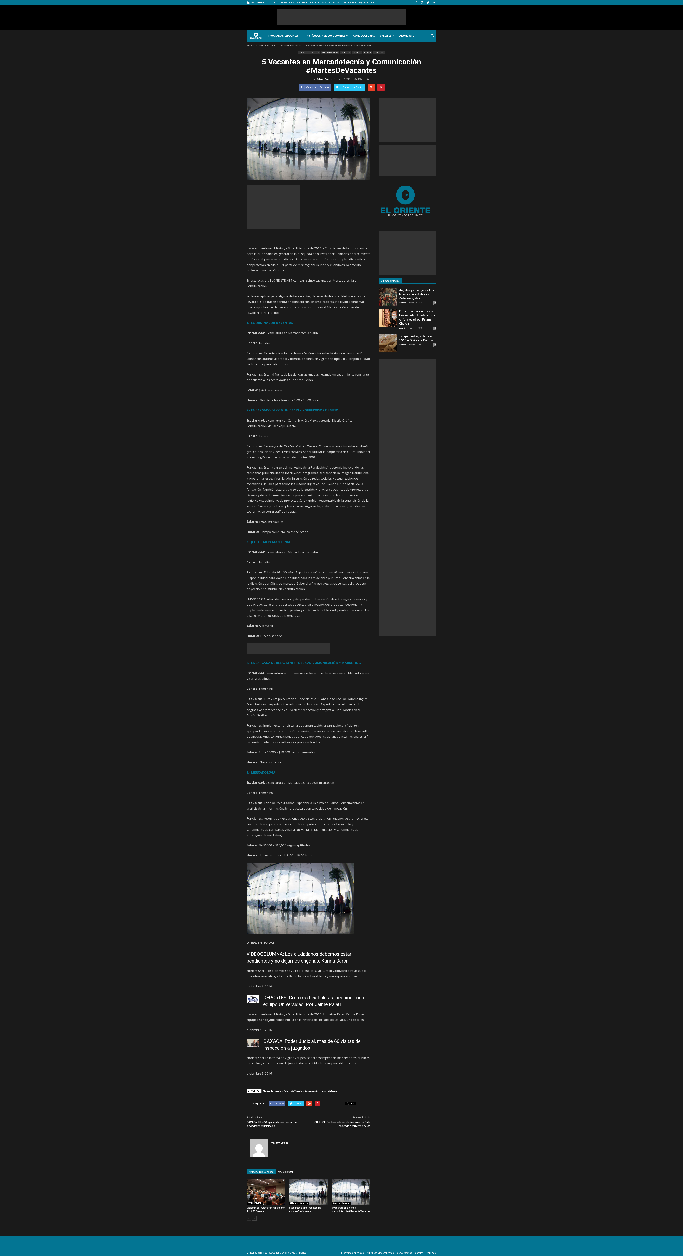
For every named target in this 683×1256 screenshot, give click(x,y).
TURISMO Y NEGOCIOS (309, 52)
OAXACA (367, 52)
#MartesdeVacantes (330, 52)
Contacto (314, 2)
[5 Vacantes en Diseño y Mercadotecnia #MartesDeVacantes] (351, 1192)
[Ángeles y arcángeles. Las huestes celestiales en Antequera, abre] (388, 297)
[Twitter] (428, 2)
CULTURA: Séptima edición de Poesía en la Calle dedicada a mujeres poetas (342, 1124)
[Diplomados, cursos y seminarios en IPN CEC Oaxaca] (266, 1192)
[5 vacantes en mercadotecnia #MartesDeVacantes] (308, 1192)
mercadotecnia (329, 1091)
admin (402, 302)
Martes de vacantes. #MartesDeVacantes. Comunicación (290, 1091)
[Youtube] (433, 2)
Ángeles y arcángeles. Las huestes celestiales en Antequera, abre (416, 294)
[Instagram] (422, 2)
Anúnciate (302, 2)
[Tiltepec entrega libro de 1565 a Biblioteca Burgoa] (388, 343)
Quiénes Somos (286, 2)
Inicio (273, 2)
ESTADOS (357, 52)
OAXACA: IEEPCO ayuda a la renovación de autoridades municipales (272, 1124)
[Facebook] (416, 2)
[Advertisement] (341, 17)
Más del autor (285, 1171)
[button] (432, 35)
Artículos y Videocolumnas (326, 35)
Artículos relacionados (261, 1171)
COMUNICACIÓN (255, 1203)
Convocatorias (364, 35)
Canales (385, 35)
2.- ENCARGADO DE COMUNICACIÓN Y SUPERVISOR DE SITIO (292, 410)
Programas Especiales (283, 35)
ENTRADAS (345, 52)
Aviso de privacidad (331, 2)
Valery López (323, 79)
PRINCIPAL (378, 52)
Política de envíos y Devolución (359, 2)
